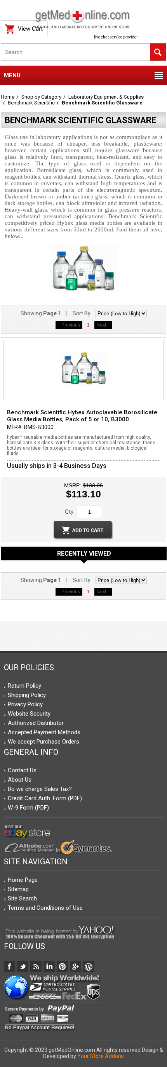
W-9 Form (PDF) (28, 807)
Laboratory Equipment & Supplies (106, 97)
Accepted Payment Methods (44, 732)
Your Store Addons (100, 1056)
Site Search (22, 898)
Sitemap (18, 889)
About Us (19, 779)
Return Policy (24, 685)
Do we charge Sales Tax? (40, 788)
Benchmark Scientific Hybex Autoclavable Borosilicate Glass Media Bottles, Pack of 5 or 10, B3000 (82, 416)
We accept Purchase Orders (43, 741)
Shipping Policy (27, 695)
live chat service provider (116, 37)
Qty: (70, 511)
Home (7, 97)
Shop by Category (41, 97)
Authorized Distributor (36, 722)
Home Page (23, 879)
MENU (12, 75)
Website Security (29, 713)
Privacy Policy (25, 704)
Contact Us (22, 770)
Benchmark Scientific (31, 103)
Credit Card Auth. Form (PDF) (45, 798)
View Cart (30, 28)
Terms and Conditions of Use (45, 907)
